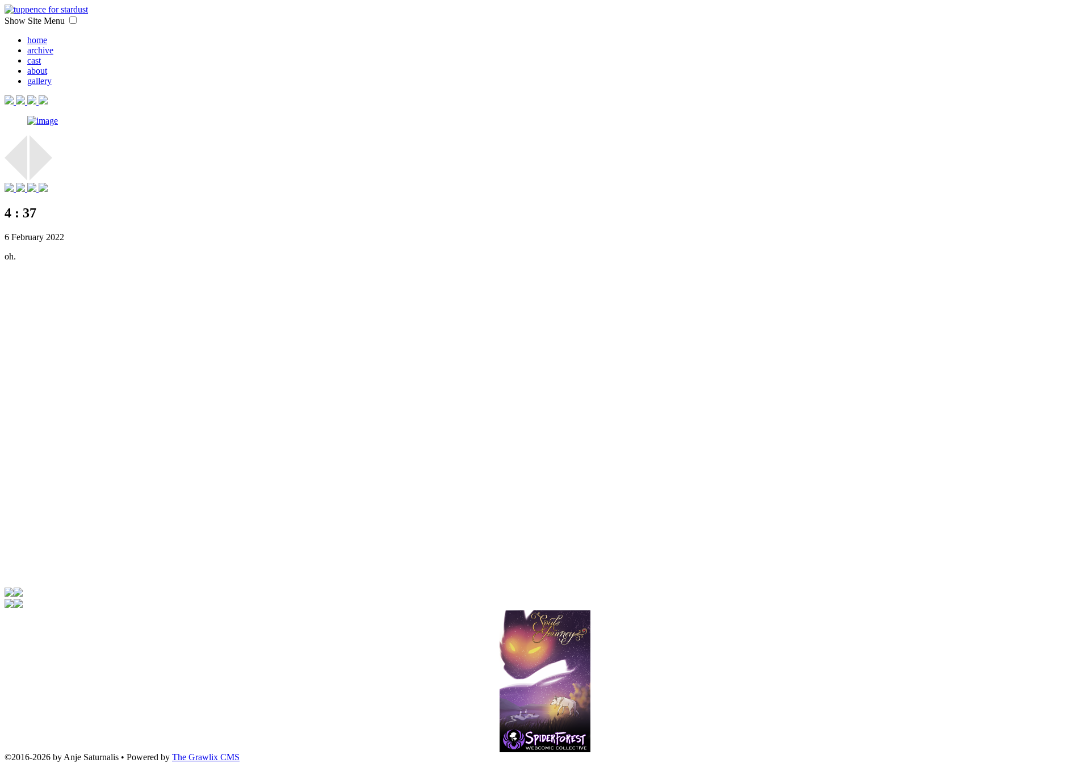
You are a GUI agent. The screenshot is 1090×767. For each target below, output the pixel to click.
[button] (73, 20)
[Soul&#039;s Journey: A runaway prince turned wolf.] (545, 669)
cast (34, 60)
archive (40, 50)
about (37, 71)
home (37, 40)
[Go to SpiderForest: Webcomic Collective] (545, 740)
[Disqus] (545, 433)
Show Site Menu (36, 21)
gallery (39, 81)
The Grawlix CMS (206, 757)
